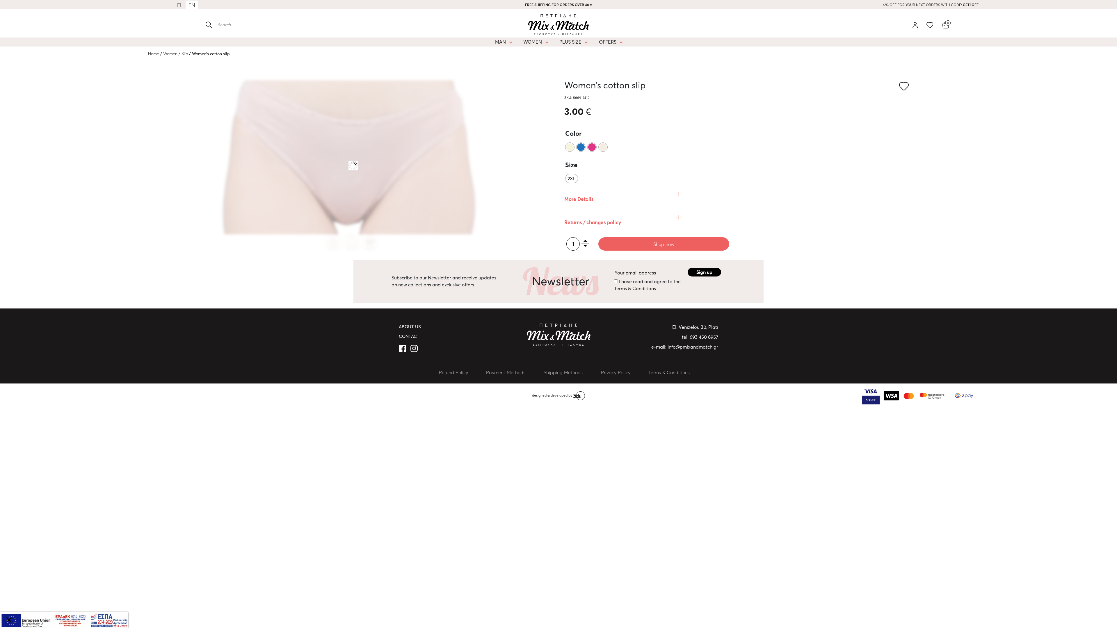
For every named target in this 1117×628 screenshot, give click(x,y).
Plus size (570, 42)
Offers (607, 42)
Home (153, 53)
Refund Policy (453, 372)
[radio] (569, 147)
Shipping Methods (563, 372)
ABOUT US (410, 326)
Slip (185, 53)
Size (571, 165)
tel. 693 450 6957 (700, 337)
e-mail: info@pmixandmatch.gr (684, 347)
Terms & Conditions (635, 288)
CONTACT (409, 336)
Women (532, 42)
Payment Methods (505, 372)
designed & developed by (552, 395)
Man (500, 42)
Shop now (663, 244)
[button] (904, 86)
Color (573, 133)
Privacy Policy (615, 372)
